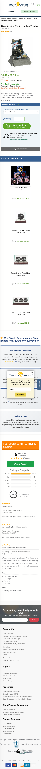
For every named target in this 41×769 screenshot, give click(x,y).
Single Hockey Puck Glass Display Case (20, 231)
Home (3, 18)
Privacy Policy (7, 681)
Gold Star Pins (7, 733)
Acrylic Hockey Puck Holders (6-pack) (20, 189)
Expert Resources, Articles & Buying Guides (17, 699)
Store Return (7, 678)
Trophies (9, 18)
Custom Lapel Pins (9, 726)
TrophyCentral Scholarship (11, 691)
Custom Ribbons (8, 731)
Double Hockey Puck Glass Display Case (20, 274)
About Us (6, 671)
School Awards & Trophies (11, 714)
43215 (19, 137)
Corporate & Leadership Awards (13, 712)
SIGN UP (34, 620)
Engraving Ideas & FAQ (10, 694)
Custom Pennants (9, 728)
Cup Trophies (7, 723)
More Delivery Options (19, 139)
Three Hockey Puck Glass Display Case (20, 313)
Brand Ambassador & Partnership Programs (17, 696)
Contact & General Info (10, 673)
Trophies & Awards (9, 709)
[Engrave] (17, 126)
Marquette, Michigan (9, 652)
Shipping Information (9, 676)
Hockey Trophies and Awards (22, 18)
